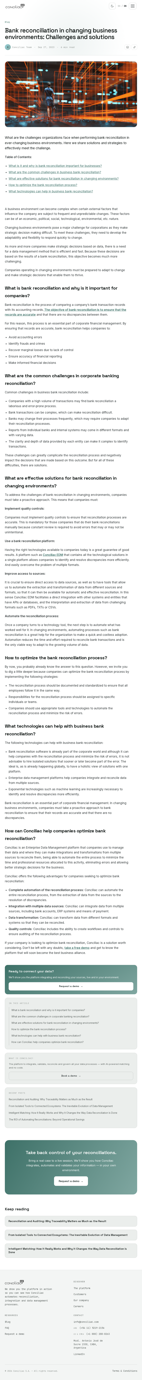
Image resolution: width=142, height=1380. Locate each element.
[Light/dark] (112, 6)
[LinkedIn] (127, 47)
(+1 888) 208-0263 (98, 1333)
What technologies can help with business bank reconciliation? (46, 1035)
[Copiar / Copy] (134, 47)
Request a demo (71, 986)
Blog (7, 22)
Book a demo (71, 1075)
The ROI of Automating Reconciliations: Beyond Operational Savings (47, 1119)
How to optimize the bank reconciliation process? (43, 185)
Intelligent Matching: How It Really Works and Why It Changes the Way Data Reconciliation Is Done (63, 1112)
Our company (81, 1300)
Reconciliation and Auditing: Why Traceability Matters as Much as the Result (50, 1099)
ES (119, 6)
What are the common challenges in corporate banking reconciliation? (50, 1016)
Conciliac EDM (53, 555)
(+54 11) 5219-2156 (91, 1327)
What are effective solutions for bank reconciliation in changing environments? (64, 178)
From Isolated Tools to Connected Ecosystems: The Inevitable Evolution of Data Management (61, 1106)
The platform (82, 1288)
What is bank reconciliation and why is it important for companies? (48, 1010)
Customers (80, 1294)
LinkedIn (79, 1354)
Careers (78, 1306)
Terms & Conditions (124, 1370)
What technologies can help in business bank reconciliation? (51, 191)
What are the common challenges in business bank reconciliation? (55, 172)
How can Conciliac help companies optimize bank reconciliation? (47, 1042)
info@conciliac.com (86, 1321)
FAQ (7, 1327)
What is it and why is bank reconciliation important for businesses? (55, 166)
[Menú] (132, 6)
